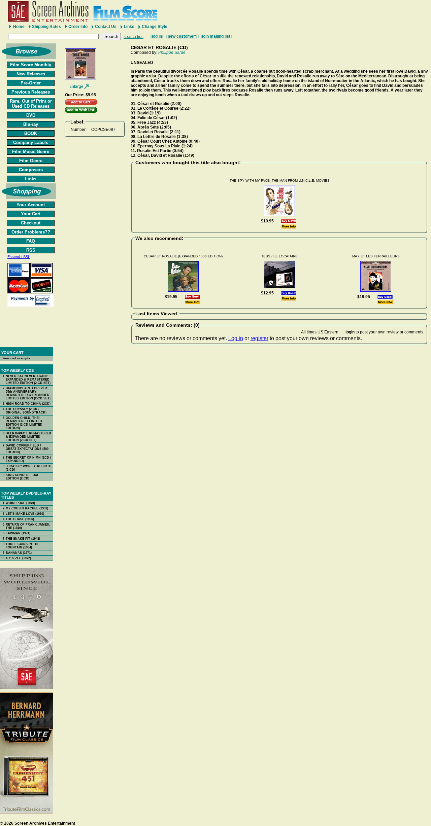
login (350, 332)
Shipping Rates (46, 26)
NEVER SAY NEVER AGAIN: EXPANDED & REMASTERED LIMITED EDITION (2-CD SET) (28, 379)
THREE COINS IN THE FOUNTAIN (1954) (22, 545)
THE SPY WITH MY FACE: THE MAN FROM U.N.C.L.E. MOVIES (280, 180)
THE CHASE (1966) (20, 519)
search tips (133, 36)
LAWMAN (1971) (18, 533)
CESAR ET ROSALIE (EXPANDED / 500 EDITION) (183, 256)
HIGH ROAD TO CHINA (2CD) (28, 403)
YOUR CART (12, 353)
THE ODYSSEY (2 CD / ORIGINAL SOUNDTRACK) (26, 410)
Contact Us (106, 26)
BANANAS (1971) (19, 552)
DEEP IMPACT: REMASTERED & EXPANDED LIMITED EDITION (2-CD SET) (28, 437)
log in (157, 36)
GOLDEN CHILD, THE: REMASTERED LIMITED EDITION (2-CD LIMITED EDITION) (24, 423)
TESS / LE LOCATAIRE (279, 256)
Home (19, 26)
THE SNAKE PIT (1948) (23, 538)
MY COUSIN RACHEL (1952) (27, 508)
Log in (235, 338)
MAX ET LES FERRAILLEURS (376, 256)
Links (129, 26)
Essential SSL (18, 257)
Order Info (78, 26)
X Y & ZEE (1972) (18, 558)
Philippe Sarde (172, 52)
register (259, 338)
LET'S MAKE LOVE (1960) (25, 513)
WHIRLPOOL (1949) (20, 503)
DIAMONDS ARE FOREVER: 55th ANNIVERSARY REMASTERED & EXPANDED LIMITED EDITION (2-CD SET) (28, 393)
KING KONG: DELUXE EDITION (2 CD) (22, 476)
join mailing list (216, 36)
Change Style (154, 26)
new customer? (182, 36)
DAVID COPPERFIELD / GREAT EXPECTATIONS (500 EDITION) (27, 449)
